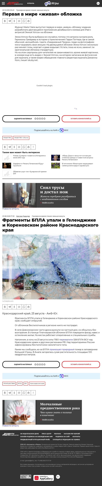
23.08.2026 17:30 (8, 216)
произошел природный (62, 349)
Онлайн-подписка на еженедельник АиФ (36, 436)
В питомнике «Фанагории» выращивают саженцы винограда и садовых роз (77, 165)
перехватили (66, 339)
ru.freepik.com (7, 301)
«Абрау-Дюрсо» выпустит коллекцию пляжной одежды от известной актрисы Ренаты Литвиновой (77, 158)
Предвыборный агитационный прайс (35, 439)
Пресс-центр (46, 434)
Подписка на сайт (62, 436)
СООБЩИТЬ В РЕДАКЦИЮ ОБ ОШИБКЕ (66, 439)
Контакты (76, 436)
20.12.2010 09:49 (8, 10)
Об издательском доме (29, 434)
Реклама (57, 434)
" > (76, 109)
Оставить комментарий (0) (81, 119)
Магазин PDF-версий (72, 434)
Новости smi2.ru (10, 209)
